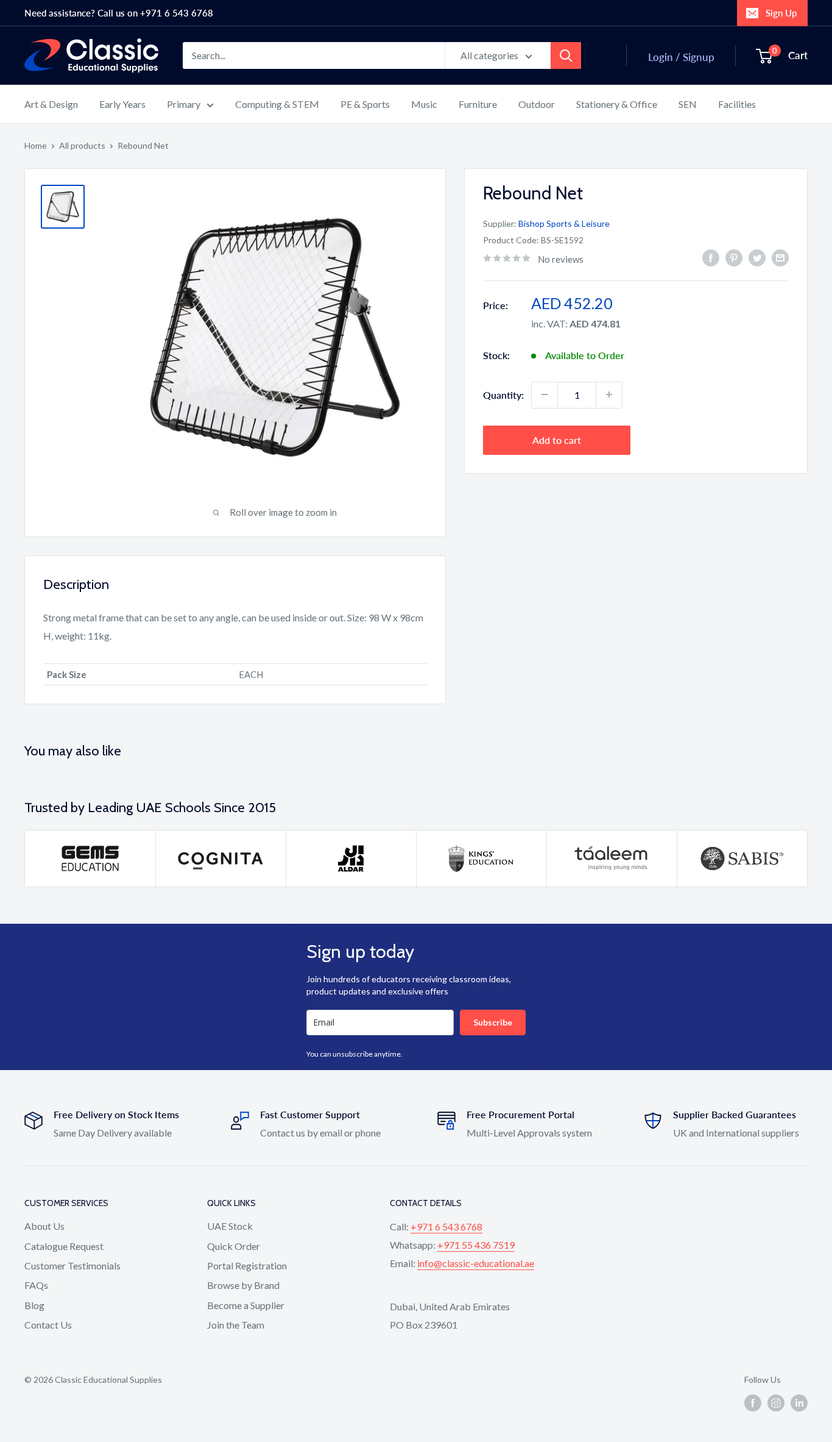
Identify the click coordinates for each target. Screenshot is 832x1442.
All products (82, 145)
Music (424, 104)
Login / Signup (681, 57)
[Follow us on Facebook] (752, 1403)
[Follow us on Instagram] (775, 1403)
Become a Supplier (245, 1305)
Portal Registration (247, 1265)
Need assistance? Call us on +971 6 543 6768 (118, 12)
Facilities (737, 104)
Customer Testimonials (72, 1265)
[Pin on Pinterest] (733, 257)
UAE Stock (230, 1226)
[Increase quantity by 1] (609, 394)
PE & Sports (365, 104)
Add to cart (556, 439)
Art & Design (51, 104)
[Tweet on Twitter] (757, 257)
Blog (34, 1305)
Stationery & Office (616, 104)
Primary (183, 104)
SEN (688, 104)
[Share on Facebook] (710, 257)
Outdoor (536, 104)
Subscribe (492, 1022)
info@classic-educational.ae (475, 1263)
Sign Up (781, 12)
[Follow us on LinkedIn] (799, 1403)
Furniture (478, 104)
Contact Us (48, 1324)
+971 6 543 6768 (446, 1226)
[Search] (566, 55)
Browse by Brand (243, 1285)
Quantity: (503, 394)
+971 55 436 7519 (476, 1245)
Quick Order (233, 1246)
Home (35, 145)
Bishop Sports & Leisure (564, 223)
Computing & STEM (277, 104)
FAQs (36, 1285)
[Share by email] (780, 257)
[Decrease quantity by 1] (544, 394)
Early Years (122, 104)
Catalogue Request (64, 1246)
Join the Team (235, 1324)
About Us (44, 1226)
